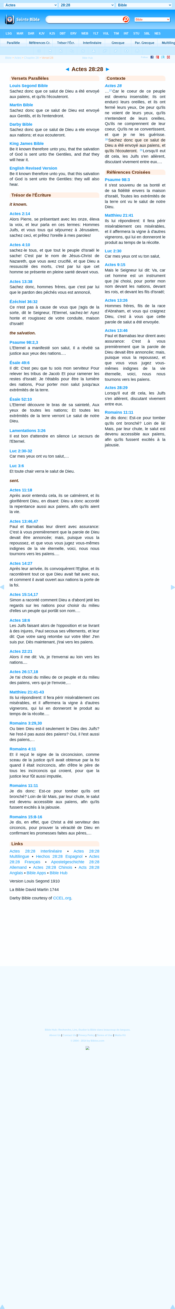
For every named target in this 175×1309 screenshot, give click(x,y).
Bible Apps (36, 873)
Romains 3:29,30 (26, 723)
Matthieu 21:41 (119, 215)
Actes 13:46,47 (24, 521)
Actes (17, 57)
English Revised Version (33, 168)
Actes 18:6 (20, 620)
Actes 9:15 (115, 264)
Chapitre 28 (31, 57)
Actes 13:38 (21, 281)
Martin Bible (21, 105)
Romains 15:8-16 (26, 817)
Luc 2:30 (113, 251)
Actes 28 (113, 85)
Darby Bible (21, 124)
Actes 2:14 (20, 213)
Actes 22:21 (21, 651)
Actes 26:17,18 (24, 671)
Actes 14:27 (21, 563)
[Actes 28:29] (169, 597)
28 (106, 139)
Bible (8, 57)
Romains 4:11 (23, 749)
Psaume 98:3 (117, 179)
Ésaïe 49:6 (20, 362)
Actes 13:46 (116, 330)
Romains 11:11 (24, 785)
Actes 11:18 (21, 490)
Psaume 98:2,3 (24, 342)
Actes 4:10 (20, 245)
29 (141, 150)
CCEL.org (62, 898)
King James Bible (27, 143)
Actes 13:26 (116, 300)
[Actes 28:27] (5, 597)
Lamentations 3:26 (28, 430)
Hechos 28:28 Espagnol (59, 856)
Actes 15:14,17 (24, 594)
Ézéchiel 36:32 (24, 301)
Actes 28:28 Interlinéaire (36, 851)
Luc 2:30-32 (21, 451)
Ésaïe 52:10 (21, 399)
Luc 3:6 (17, 466)
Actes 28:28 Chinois (52, 867)
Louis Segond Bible (29, 85)
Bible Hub (58, 873)
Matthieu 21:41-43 (27, 692)
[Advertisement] (87, 938)
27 (110, 90)
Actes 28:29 (116, 387)
